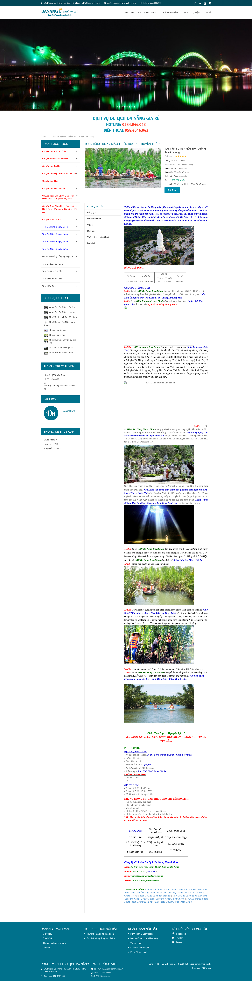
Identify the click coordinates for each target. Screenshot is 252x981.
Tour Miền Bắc (49, 286)
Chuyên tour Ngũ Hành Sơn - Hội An (59, 173)
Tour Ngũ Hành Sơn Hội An (181, 892)
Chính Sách (48, 938)
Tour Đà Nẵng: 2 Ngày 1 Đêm (101, 938)
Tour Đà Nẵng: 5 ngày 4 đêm (145, 902)
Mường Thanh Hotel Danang (144, 938)
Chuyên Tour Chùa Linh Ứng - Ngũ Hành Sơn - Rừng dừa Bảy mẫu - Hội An (59, 209)
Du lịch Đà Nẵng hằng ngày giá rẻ (58, 256)
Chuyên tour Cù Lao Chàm (54, 151)
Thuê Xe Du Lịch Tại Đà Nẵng (62, 317)
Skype (174, 941)
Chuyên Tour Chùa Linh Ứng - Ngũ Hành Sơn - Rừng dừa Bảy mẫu (58, 197)
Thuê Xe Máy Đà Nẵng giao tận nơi (59, 323)
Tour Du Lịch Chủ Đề (52, 271)
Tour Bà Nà (150, 889)
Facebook (174, 933)
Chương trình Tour (96, 206)
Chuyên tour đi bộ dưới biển (55, 159)
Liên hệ (207, 13)
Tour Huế (202, 889)
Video (90, 225)
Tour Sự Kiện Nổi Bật (52, 279)
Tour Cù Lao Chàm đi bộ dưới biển (190, 895)
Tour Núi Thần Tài (187, 889)
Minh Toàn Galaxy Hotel (141, 934)
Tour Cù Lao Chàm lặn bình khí (155, 895)
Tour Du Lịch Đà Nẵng (52, 264)
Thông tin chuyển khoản (98, 237)
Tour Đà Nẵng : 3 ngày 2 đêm (100, 934)
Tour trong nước (147, 13)
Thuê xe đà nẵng (170, 13)
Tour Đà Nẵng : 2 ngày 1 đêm (139, 899)
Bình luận (91, 243)
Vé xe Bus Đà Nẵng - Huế (60, 352)
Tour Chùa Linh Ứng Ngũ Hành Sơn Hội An (145, 892)
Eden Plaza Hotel (138, 952)
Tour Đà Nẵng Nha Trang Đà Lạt (176, 902)
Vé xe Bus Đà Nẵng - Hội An (61, 312)
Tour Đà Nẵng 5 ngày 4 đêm (55, 249)
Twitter (174, 937)
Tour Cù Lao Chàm (167, 889)
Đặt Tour (172, 190)
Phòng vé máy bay (57, 330)
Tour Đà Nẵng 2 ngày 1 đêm (55, 227)
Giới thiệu (47, 934)
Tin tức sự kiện (191, 13)
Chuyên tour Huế (50, 181)
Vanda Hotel (136, 943)
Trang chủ (128, 13)
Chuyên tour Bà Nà (51, 166)
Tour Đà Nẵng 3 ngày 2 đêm (55, 234)
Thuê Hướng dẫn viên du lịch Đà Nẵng (60, 341)
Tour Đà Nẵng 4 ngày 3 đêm (55, 241)
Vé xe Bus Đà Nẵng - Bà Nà (61, 307)
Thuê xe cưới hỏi (56, 335)
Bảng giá (91, 212)
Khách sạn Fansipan (140, 947)
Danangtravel (69, 411)
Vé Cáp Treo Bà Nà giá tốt (60, 347)
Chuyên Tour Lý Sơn (51, 219)
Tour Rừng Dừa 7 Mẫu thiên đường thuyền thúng (185, 150)
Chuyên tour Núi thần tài (53, 188)
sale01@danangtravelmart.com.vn (60, 385)
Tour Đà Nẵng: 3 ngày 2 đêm (170, 899)
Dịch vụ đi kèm (94, 218)
